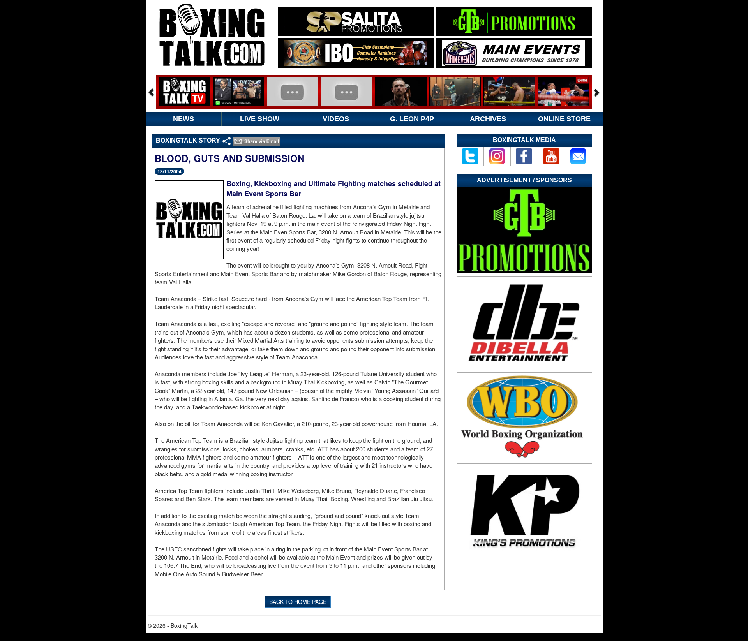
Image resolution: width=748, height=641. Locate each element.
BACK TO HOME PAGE (297, 602)
